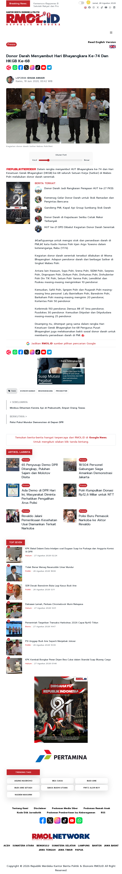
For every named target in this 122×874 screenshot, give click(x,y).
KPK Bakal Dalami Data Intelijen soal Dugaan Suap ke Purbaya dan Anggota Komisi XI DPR (69, 550)
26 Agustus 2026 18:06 (44, 571)
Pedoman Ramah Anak (97, 808)
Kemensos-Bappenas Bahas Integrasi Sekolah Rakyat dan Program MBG (53, 5)
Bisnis (28, 626)
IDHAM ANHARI (36, 78)
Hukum (28, 555)
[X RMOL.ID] (50, 820)
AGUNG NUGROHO (23, 780)
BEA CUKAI (57, 780)
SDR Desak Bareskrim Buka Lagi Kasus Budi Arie (51, 585)
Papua (79, 850)
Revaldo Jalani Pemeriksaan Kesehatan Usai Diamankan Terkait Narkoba (39, 522)
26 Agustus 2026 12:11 (44, 589)
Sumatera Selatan (63, 845)
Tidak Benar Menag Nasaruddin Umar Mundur (49, 567)
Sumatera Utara (23, 845)
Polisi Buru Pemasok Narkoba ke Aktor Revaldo (94, 520)
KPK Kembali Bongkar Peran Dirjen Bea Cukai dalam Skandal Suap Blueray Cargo (68, 659)
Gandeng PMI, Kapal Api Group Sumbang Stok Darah (77, 208)
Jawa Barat (111, 845)
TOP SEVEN (15, 542)
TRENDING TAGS (23, 772)
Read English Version (102, 42)
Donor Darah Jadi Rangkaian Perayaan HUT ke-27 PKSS (78, 188)
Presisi (11, 44)
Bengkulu (43, 845)
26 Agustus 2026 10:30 (44, 645)
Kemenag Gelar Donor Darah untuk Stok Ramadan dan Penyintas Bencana (79, 200)
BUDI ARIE (91, 780)
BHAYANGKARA (45, 391)
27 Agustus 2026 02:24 (45, 555)
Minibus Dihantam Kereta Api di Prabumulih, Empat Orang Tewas (47, 408)
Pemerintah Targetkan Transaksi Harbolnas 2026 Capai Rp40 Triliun (61, 622)
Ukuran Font (61, 154)
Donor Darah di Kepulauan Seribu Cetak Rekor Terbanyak (73, 219)
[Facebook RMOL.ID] (43, 820)
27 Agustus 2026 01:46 (45, 663)
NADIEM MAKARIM (23, 794)
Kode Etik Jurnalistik (29, 812)
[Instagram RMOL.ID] (57, 820)
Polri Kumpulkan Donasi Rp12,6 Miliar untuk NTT (96, 492)
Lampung (84, 845)
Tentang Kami (20, 808)
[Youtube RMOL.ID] (72, 820)
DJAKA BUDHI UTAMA (57, 787)
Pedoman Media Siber (65, 808)
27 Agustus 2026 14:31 (45, 608)
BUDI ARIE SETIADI (23, 787)
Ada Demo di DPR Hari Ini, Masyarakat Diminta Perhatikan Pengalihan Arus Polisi (38, 496)
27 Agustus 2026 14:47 (44, 626)
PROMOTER (61, 391)
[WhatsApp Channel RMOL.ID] (79, 820)
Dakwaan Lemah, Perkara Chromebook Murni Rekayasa (54, 604)
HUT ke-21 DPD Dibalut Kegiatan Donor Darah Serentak (79, 227)
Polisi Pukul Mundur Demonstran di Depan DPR (36, 422)
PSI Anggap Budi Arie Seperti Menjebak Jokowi (50, 641)
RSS (103, 812)
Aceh (6, 845)
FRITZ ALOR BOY (91, 787)
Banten (97, 845)
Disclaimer (40, 808)
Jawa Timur (65, 850)
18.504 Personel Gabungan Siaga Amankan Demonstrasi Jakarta (95, 471)
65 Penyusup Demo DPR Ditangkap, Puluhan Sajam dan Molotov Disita (40, 471)
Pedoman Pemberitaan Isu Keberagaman (71, 812)
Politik (28, 571)
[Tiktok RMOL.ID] (64, 820)
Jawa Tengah (47, 850)
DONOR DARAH (27, 391)
